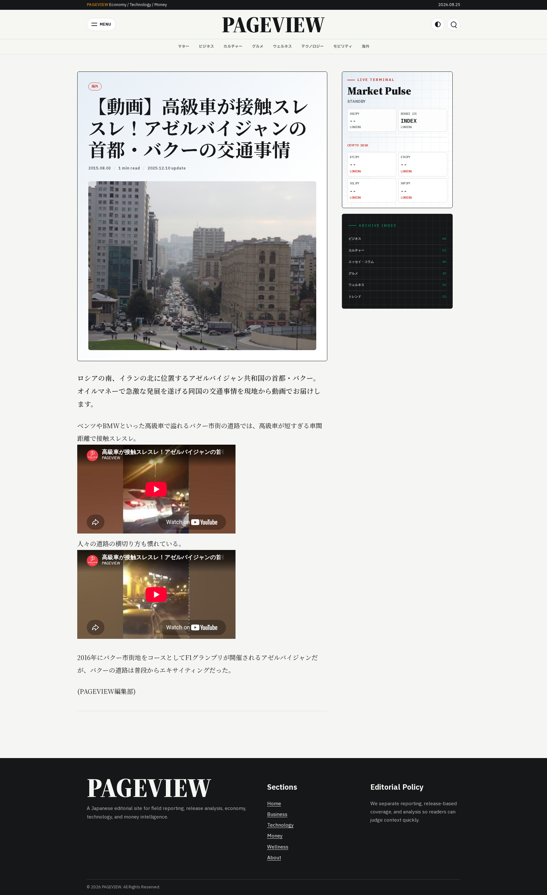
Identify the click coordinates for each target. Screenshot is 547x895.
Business (277, 814)
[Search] (453, 24)
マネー (183, 46)
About (274, 857)
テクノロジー (312, 46)
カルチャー (232, 46)
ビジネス (206, 46)
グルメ (257, 46)
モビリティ (342, 46)
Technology (280, 825)
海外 (365, 46)
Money (275, 836)
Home (274, 803)
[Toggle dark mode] (437, 24)
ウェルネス (282, 46)
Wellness (277, 847)
